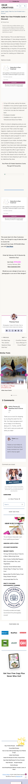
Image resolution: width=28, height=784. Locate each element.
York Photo (9, 246)
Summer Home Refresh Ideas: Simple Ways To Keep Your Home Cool (13, 569)
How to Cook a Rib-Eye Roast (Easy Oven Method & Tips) (14, 751)
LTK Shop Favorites (11, 547)
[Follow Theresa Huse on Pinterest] (18, 330)
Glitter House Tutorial (6, 390)
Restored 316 (19, 776)
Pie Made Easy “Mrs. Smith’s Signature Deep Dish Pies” (6, 342)
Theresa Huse (5, 22)
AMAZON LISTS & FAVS (11, 543)
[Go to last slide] (1, 374)
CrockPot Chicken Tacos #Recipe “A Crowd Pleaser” (21, 341)
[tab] (11, 395)
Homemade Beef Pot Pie (11, 579)
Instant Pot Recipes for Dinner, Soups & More (14, 757)
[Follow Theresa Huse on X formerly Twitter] (9, 330)
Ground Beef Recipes (14, 748)
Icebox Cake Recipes (14, 755)
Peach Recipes (9, 762)
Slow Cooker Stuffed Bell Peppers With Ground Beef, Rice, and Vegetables (13, 561)
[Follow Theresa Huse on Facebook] (6, 330)
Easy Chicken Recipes (10, 745)
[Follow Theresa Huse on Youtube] (15, 330)
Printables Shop (16, 1)
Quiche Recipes (14, 765)
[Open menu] (17, 6)
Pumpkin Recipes (18, 762)
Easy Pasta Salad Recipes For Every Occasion (14, 760)
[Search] (22, 504)
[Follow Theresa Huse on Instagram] (12, 330)
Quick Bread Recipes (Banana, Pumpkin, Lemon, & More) (14, 768)
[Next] (26, 374)
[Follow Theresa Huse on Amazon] (21, 330)
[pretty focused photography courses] (14, 597)
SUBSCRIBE (7, 494)
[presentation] (13, 372)
